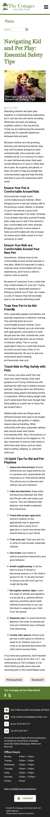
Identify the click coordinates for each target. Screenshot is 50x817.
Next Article (37, 680)
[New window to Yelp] (10, 696)
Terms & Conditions (26, 813)
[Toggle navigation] (46, 7)
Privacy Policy (11, 813)
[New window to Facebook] (6, 696)
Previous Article (15, 680)
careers (27, 798)
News (10, 21)
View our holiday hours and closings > (20, 789)
